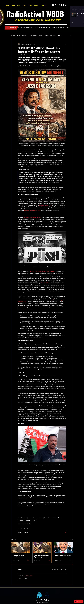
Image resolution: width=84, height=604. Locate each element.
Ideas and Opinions (22, 523)
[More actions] (65, 44)
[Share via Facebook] (18, 528)
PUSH (34, 520)
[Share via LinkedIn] (24, 528)
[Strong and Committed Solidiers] (63, 547)
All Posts (13, 35)
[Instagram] (65, 5)
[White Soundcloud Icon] (57, 5)
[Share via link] (28, 528)
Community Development (50, 35)
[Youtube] (61, 5)
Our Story (29, 523)
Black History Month (23, 517)
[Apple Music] (53, 5)
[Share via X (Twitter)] (21, 528)
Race (30, 517)
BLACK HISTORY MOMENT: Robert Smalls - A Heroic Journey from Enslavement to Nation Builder (20, 556)
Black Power (21, 520)
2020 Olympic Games (56, 517)
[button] (71, 35)
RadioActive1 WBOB (35, 13)
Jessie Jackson (28, 520)
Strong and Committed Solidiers (63, 555)
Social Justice (47, 517)
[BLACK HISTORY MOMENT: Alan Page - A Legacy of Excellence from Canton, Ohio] (42, 547)
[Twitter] (63, 5)
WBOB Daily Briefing (21, 35)
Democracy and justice (37, 517)
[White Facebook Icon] (59, 5)
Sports (40, 35)
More (59, 35)
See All (71, 539)
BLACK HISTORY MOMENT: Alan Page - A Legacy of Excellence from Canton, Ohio (41, 556)
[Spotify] (55, 5)
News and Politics (33, 35)
